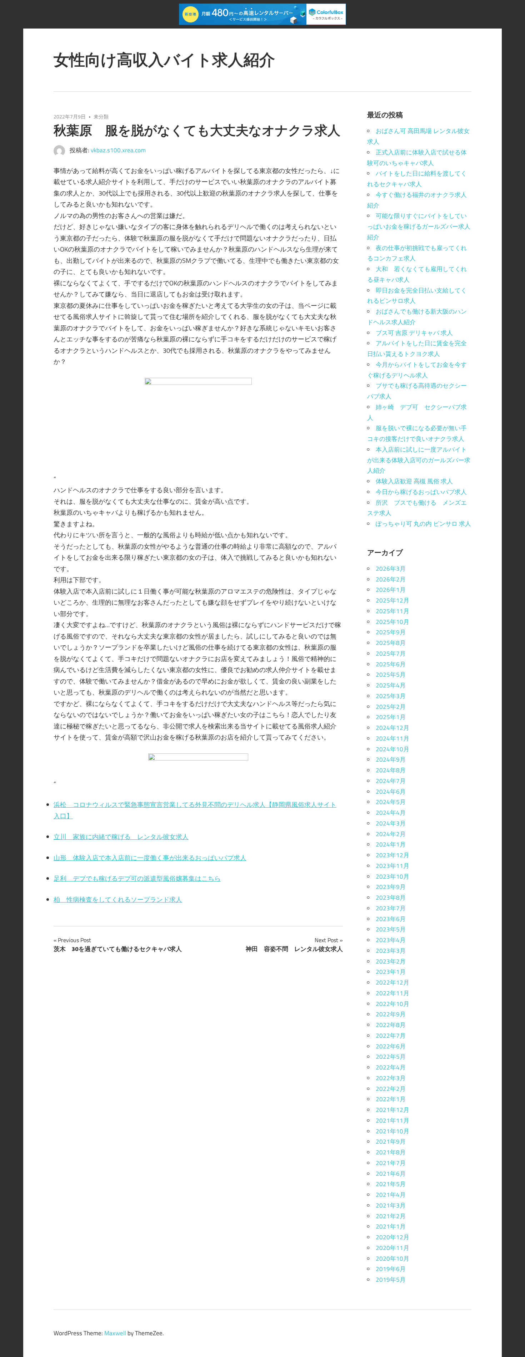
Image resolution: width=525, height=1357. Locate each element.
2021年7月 (391, 1163)
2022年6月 (391, 1046)
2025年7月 (391, 653)
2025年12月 (392, 600)
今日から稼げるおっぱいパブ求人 (421, 492)
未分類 (101, 116)
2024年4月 (391, 812)
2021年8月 (391, 1152)
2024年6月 (391, 791)
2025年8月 (391, 642)
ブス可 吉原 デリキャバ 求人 (414, 332)
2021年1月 (391, 1226)
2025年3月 (391, 696)
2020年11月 (392, 1247)
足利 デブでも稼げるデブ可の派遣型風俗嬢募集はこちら (137, 878)
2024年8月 (391, 770)
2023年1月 (391, 971)
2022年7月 (391, 1035)
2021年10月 (392, 1131)
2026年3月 (391, 568)
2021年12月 (392, 1109)
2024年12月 (392, 727)
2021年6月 (391, 1173)
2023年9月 (391, 886)
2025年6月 (391, 664)
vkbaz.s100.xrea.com (118, 150)
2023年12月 (392, 855)
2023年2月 (391, 961)
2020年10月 (392, 1258)
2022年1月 (391, 1099)
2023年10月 (392, 876)
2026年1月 (391, 589)
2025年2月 (391, 706)
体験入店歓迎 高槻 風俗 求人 (414, 481)
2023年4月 (391, 940)
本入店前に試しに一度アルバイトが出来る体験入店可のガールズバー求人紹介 (418, 460)
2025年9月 (391, 632)
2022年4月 (391, 1067)
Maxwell (115, 1333)
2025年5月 (391, 674)
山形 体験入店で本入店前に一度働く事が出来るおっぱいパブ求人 (150, 858)
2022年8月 (391, 1025)
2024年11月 (392, 738)
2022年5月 (391, 1056)
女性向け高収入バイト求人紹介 (164, 59)
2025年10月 (392, 621)
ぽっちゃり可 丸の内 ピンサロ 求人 (423, 523)
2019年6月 (391, 1269)
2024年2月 (391, 834)
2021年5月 (391, 1184)
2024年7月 (391, 781)
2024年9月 (391, 759)
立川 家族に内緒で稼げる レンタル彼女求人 (121, 837)
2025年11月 (392, 611)
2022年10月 (392, 1003)
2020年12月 (392, 1237)
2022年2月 (391, 1088)
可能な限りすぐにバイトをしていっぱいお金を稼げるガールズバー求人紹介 (418, 226)
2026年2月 (391, 579)
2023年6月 (391, 919)
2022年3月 (391, 1078)
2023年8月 (391, 897)
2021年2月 (391, 1216)
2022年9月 (391, 1014)
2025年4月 (391, 685)
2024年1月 (391, 844)
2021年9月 (391, 1141)
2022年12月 (392, 982)
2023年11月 (392, 865)
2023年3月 (391, 950)
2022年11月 (392, 993)
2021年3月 (391, 1205)
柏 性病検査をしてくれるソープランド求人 (118, 899)
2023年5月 (391, 929)
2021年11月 (392, 1120)
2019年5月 (391, 1279)
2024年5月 (391, 802)
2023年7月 (391, 908)
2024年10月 (392, 749)
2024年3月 (391, 823)
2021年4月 (391, 1194)
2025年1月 (391, 717)
